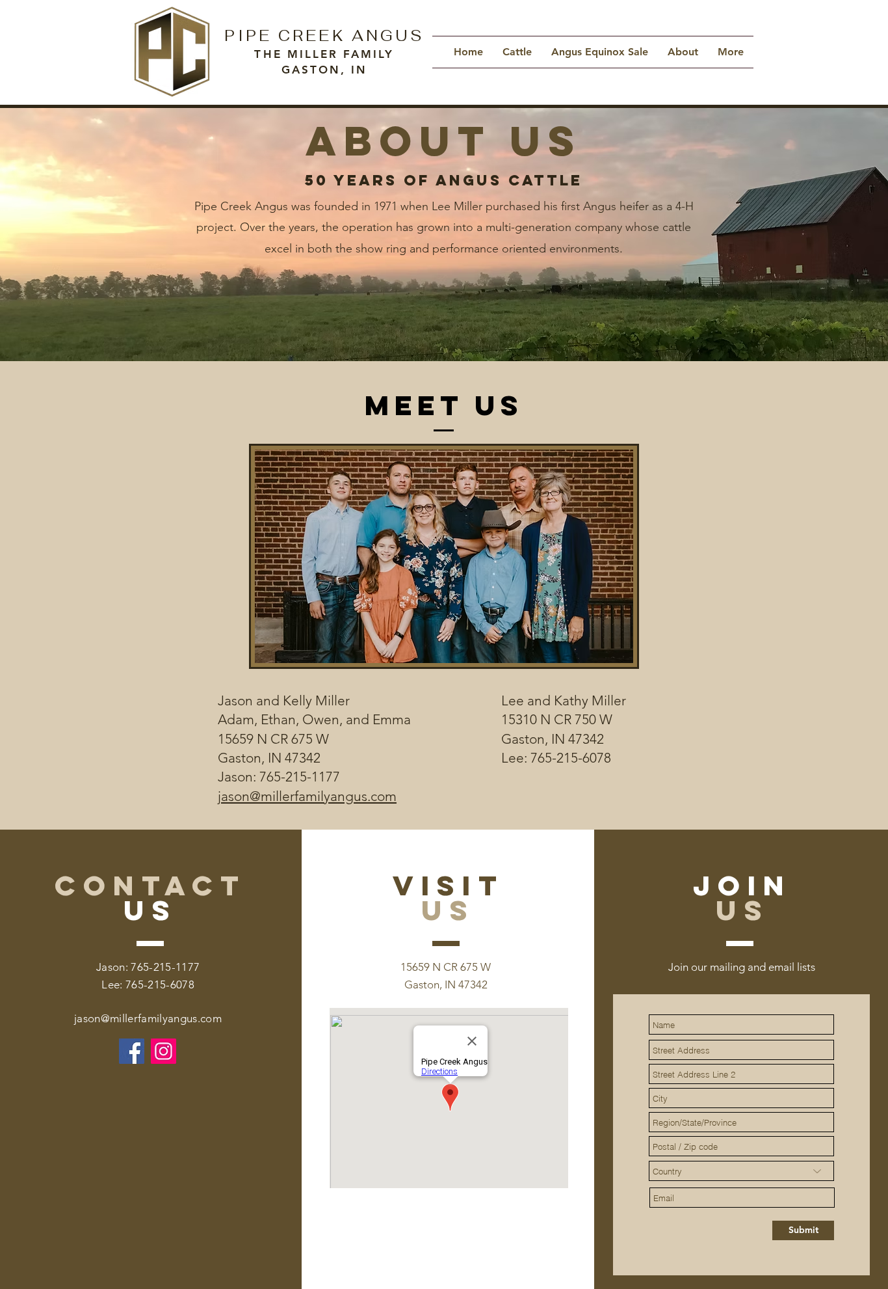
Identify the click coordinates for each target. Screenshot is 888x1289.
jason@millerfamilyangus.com (148, 1018)
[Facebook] (131, 1051)
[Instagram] (163, 1051)
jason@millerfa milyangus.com (307, 796)
